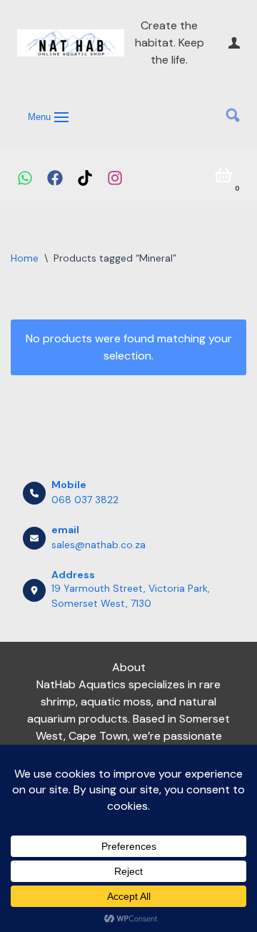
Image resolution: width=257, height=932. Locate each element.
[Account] (234, 43)
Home (25, 258)
